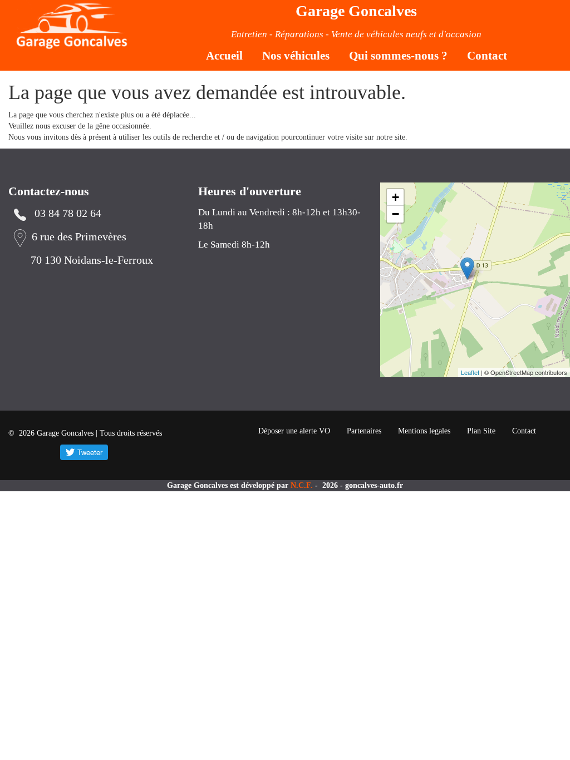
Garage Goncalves (356, 10)
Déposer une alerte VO (294, 431)
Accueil (224, 55)
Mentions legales (424, 431)
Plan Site (481, 431)
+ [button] (395, 197)
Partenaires (364, 431)
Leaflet (470, 372)
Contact (487, 55)
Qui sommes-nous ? (398, 55)
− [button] (395, 214)
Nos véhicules (296, 55)
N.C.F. (303, 485)
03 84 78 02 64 (68, 213)
